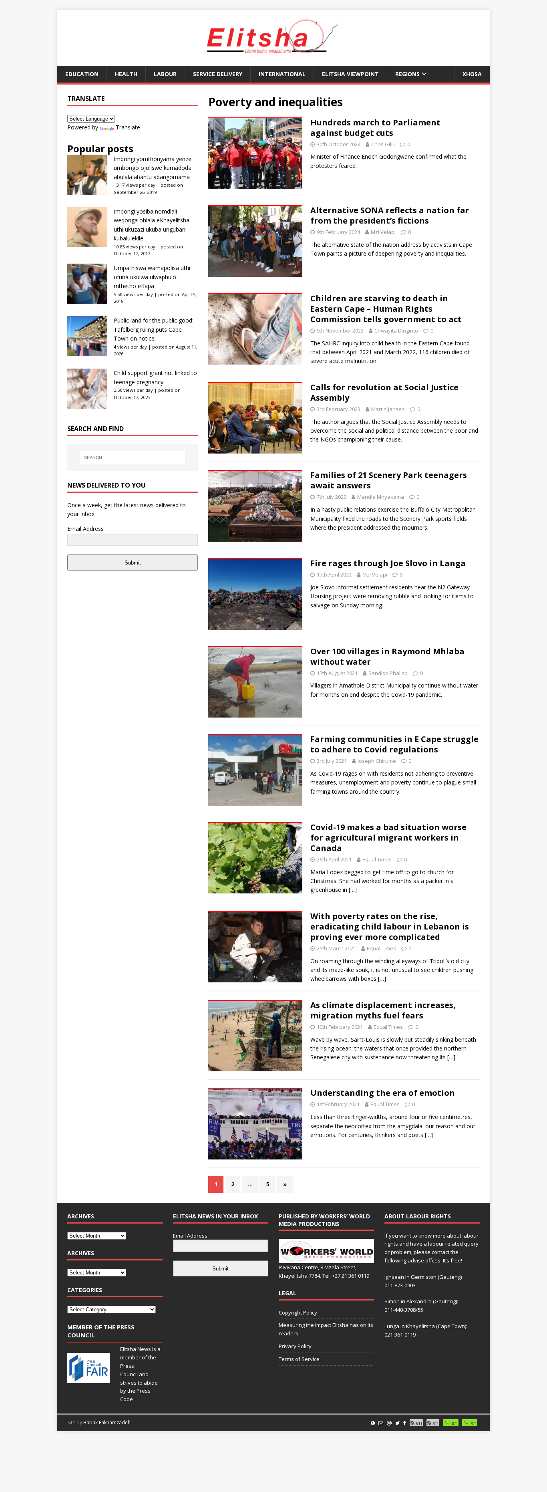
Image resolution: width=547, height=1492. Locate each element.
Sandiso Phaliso (388, 673)
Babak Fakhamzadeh (107, 1422)
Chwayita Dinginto (396, 330)
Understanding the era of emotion (382, 1092)
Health (126, 74)
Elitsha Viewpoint (350, 74)
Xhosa (472, 74)
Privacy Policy (295, 1346)
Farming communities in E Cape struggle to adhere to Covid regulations (394, 744)
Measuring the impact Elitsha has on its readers (326, 1329)
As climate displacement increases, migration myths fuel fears (383, 1010)
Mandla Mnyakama (380, 496)
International (282, 74)
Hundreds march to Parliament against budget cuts (375, 127)
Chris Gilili (383, 144)
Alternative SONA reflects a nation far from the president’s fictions (389, 215)
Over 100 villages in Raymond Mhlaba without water (387, 656)
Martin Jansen (388, 409)
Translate (128, 127)
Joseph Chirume (377, 760)
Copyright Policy (298, 1312)
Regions (407, 74)
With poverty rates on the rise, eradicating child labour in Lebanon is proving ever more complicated (389, 926)
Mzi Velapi (383, 232)
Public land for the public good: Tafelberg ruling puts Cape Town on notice (153, 329)
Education (82, 74)
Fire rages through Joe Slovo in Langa (388, 563)
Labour (165, 74)
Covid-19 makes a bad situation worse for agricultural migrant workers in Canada (388, 837)
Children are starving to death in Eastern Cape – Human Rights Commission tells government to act (386, 309)
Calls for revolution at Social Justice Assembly (384, 392)
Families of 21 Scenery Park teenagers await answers (388, 480)
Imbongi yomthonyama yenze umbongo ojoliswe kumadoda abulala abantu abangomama (152, 168)
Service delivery (217, 74)
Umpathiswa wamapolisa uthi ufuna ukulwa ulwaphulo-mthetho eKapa (152, 277)
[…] (353, 889)
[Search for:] (132, 457)
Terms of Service (299, 1359)
